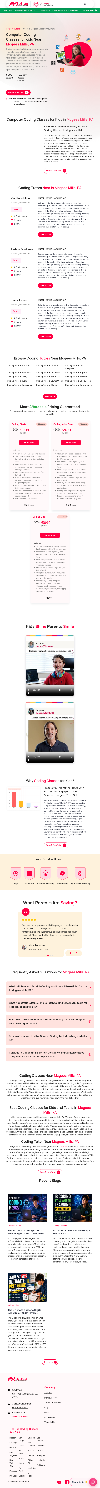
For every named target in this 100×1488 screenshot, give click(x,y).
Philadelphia (15, 1475)
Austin (21, 1458)
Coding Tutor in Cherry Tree (78, 380)
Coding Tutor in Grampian (48, 372)
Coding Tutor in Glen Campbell (74, 367)
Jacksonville (24, 1463)
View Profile (45, 234)
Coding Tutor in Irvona (17, 380)
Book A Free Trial (53, 170)
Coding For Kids (14, 1225)
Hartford (13, 1447)
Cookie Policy (50, 1417)
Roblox (16, 260)
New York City (11, 1463)
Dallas (21, 1445)
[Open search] (84, 4)
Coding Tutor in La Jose (47, 365)
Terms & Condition (52, 1402)
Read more (49, 1362)
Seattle (31, 1450)
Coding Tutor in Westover (19, 372)
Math (46, 1412)
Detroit (40, 1450)
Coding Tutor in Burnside (18, 365)
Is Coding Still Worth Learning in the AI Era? (72, 1232)
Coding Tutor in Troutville (48, 376)
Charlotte (32, 1437)
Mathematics (13, 1305)
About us (48, 1393)
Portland (41, 1445)
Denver (31, 1455)
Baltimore (41, 1465)
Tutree (64, 1146)
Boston (13, 1437)
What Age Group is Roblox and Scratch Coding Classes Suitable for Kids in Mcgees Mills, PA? (48, 1004)
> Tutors (16, 28)
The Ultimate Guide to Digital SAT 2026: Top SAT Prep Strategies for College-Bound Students (25, 1311)
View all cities (50, 1422)
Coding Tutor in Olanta (46, 385)
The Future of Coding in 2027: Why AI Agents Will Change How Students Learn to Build (26, 1232)
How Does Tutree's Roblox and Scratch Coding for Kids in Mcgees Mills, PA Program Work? (47, 1021)
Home (9, 28)
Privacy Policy (50, 1397)
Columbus (23, 1475)
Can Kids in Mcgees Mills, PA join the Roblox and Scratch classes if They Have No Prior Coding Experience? (47, 1054)
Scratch (16, 209)
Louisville (41, 1460)
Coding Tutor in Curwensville (78, 385)
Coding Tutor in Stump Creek (49, 380)
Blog (46, 1407)
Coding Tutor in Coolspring (19, 385)
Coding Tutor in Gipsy (17, 376)
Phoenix (13, 1471)
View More (50, 396)
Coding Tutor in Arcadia (76, 376)
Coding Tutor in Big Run (76, 372)
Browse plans (88, 10)
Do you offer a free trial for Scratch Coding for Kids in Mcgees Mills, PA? (48, 1038)
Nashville (32, 1468)
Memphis (41, 1455)
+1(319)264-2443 (20, 1407)
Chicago (13, 1442)
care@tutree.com (20, 1416)
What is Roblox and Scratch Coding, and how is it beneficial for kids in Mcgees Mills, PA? (48, 988)
